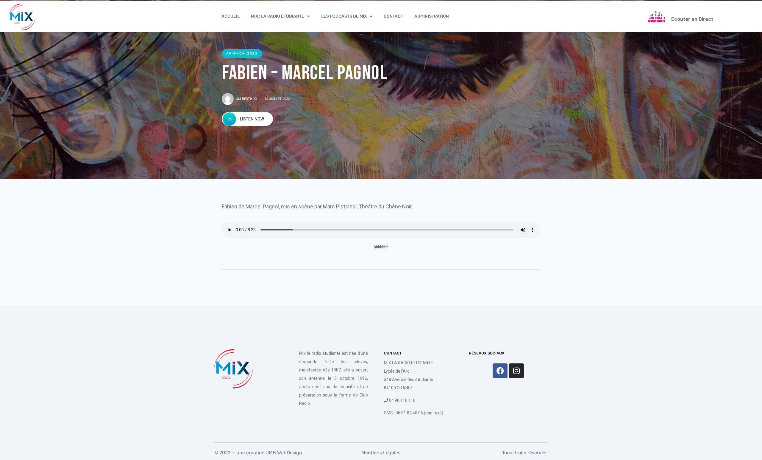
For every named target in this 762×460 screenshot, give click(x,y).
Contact (393, 16)
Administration (431, 16)
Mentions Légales (380, 453)
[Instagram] (516, 370)
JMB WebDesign (283, 453)
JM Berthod (246, 99)
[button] (280, 16)
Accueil (230, 16)
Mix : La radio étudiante (277, 16)
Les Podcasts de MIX (344, 16)
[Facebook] (500, 370)
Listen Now (251, 119)
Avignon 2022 (242, 53)
